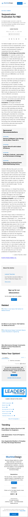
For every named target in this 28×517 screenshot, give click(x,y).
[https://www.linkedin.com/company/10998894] (13, 494)
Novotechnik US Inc (7, 409)
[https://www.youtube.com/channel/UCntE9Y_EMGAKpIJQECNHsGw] (16, 494)
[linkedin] (11, 39)
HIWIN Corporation (7, 403)
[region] (14, 360)
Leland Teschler (14, 29)
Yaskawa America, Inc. (7, 415)
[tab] (5, 358)
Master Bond (5, 405)
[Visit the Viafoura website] (23, 363)
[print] (25, 39)
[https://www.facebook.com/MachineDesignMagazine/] (11, 494)
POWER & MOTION (14, 503)
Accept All (14, 514)
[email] (18, 39)
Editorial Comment (6, 10)
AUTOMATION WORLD (14, 500)
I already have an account (14, 377)
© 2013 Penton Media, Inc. (9, 257)
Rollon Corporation (6, 411)
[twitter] (14, 39)
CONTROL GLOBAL (9, 501)
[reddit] (16, 39)
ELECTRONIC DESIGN (18, 501)
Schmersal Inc (5, 413)
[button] (3, 3)
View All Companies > (14, 418)
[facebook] (9, 39)
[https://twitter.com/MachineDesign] (14, 494)
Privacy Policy (22, 510)
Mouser (4, 407)
